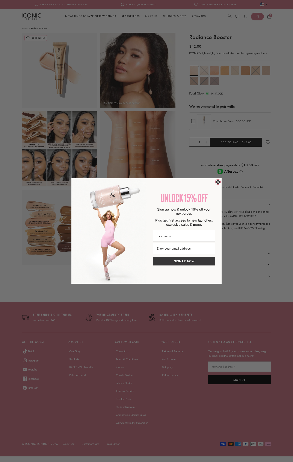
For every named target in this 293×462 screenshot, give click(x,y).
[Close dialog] (218, 182)
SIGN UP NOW (184, 261)
